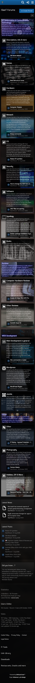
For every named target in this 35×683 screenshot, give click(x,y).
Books (8, 241)
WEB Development (9, 336)
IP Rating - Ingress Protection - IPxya (21, 442)
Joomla (9, 394)
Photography (11, 450)
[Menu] (32, 2)
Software (10, 191)
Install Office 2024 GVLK (13, 554)
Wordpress (10, 367)
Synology (10, 216)
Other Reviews (12, 305)
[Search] (23, 2)
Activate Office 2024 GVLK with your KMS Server (18, 548)
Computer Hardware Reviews (18, 281)
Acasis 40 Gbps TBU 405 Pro (19, 298)
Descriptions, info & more (16, 40)
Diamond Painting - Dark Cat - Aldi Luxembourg (21, 492)
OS (7, 141)
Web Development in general (17, 341)
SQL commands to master (18, 360)
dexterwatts (15, 598)
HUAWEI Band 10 (15, 323)
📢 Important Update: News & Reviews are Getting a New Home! (18, 541)
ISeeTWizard (11, 510)
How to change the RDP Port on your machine (21, 184)
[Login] (28, 2)
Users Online (6, 604)
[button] (32, 15)
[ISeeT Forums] (2, 2)
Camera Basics (15, 467)
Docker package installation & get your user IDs (21, 234)
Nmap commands (15, 134)
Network (9, 115)
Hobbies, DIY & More (14, 475)
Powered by (17, 674)
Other (4, 415)
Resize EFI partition (16, 159)
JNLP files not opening (17, 209)
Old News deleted (15, 55)
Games (9, 63)
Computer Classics (16, 107)
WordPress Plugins (16, 386)
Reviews (5, 263)
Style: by (17, 677)
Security (9, 166)
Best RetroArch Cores (17, 80)
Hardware (10, 88)
